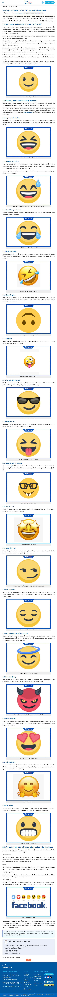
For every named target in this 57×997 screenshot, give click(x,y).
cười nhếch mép (28, 112)
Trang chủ (5, 6)
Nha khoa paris (19, 13)
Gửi (28, 960)
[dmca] (49, 986)
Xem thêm (22, 935)
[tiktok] (51, 977)
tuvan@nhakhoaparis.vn (11, 979)
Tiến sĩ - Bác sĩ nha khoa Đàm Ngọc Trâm (19, 941)
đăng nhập (9, 957)
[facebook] (45, 977)
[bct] (49, 983)
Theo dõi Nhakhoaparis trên (30, 13)
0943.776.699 (15, 974)
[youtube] (48, 977)
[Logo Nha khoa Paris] (7, 967)
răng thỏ (11, 466)
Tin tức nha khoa (13, 6)
